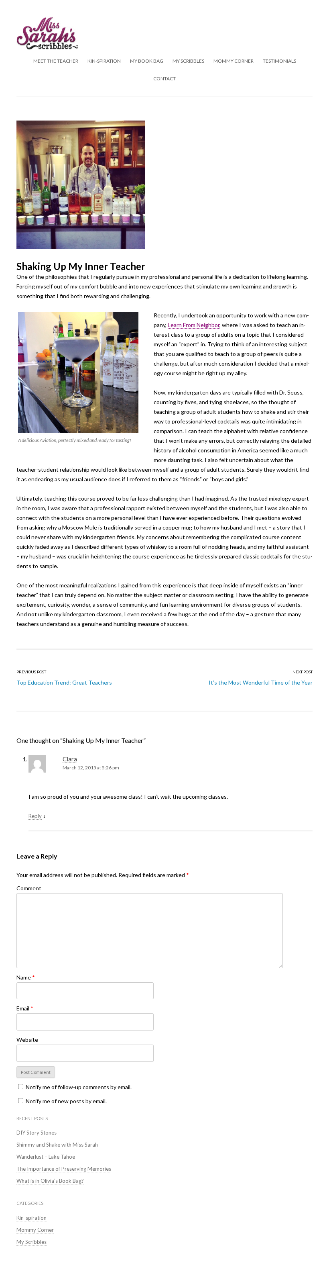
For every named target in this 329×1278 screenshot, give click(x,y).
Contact (164, 79)
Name (25, 977)
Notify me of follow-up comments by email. (79, 1087)
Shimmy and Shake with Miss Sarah (57, 1144)
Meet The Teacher (55, 61)
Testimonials (279, 61)
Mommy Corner (233, 61)
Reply (35, 816)
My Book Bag (146, 61)
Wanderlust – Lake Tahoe (45, 1156)
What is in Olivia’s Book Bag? (50, 1181)
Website (27, 1039)
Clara (70, 759)
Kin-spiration (104, 61)
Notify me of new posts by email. (66, 1101)
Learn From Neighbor (193, 324)
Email (24, 1008)
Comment (28, 888)
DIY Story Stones (36, 1132)
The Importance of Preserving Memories (63, 1169)
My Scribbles (188, 61)
